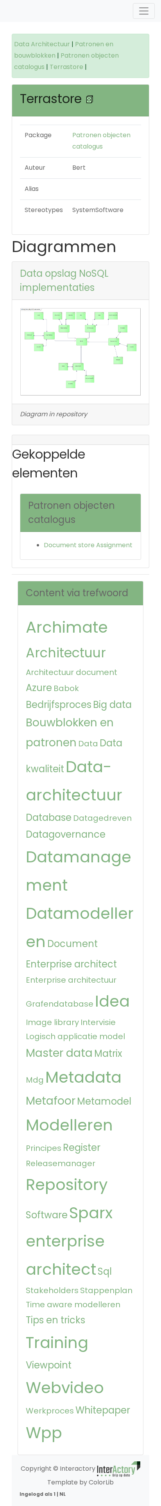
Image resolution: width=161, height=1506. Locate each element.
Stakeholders (52, 1290)
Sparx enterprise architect (69, 1241)
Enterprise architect (71, 964)
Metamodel (104, 1101)
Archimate (67, 627)
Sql (105, 1271)
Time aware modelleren (73, 1304)
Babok (66, 688)
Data (88, 743)
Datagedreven (102, 818)
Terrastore (66, 66)
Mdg (35, 1079)
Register (81, 1147)
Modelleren (69, 1125)
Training (57, 1343)
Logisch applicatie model (75, 1036)
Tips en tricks (55, 1320)
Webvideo (65, 1388)
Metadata (83, 1077)
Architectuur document (71, 672)
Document (72, 943)
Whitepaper (102, 1410)
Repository (67, 1185)
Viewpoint (49, 1365)
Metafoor (50, 1101)
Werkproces (50, 1410)
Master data (59, 1053)
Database (49, 817)
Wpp (44, 1433)
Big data (112, 704)
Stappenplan (106, 1290)
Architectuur (66, 653)
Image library (52, 1022)
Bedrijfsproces (58, 704)
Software (47, 1214)
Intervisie (98, 1022)
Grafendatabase (59, 1003)
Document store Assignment (88, 545)
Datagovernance (66, 834)
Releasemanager (60, 1163)
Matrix (108, 1053)
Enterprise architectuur (71, 979)
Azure (39, 687)
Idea (112, 1001)
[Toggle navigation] (144, 11)
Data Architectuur (42, 44)
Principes (43, 1148)
